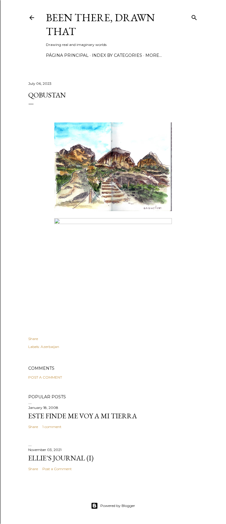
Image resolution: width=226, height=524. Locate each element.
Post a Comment (45, 377)
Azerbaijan (50, 346)
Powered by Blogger (117, 505)
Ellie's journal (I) (61, 457)
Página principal (67, 55)
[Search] (194, 16)
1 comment (52, 426)
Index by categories (117, 55)
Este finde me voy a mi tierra (82, 415)
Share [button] (33, 338)
